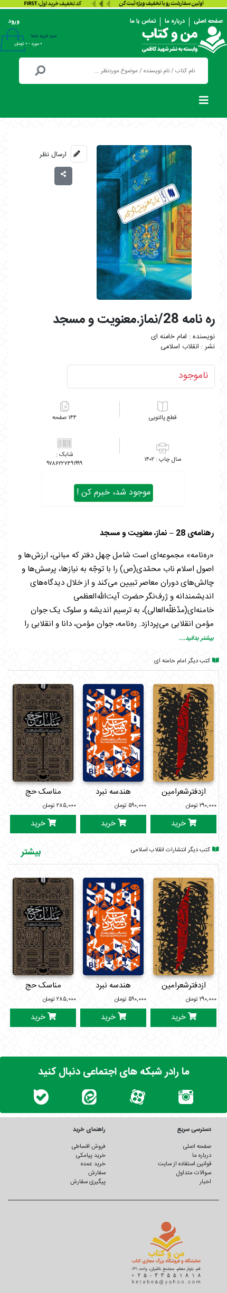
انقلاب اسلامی (179, 347)
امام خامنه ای (169, 337)
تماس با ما (143, 21)
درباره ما (175, 21)
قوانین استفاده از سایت (184, 1164)
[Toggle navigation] (204, 102)
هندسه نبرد (113, 791)
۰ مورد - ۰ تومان (28, 43)
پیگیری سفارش (88, 1182)
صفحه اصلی (208, 21)
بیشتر (31, 852)
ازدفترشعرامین (184, 791)
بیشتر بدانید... (196, 638)
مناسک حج (43, 791)
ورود (14, 21)
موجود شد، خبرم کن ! (113, 493)
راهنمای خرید (89, 1130)
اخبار (205, 1182)
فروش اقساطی (89, 1147)
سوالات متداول (193, 1173)
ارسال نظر (53, 154)
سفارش (97, 1173)
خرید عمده (93, 1164)
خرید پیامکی (91, 1156)
